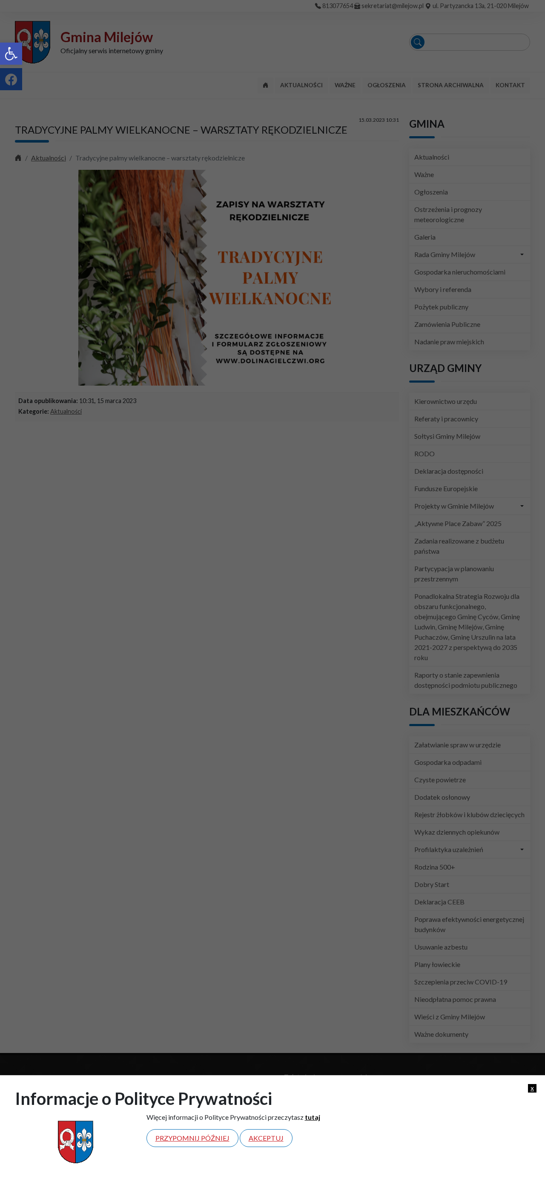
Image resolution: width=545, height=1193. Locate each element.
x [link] (532, 1088)
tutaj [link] (312, 1117)
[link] (11, 54)
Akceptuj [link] (266, 1138)
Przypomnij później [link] (192, 1138)
